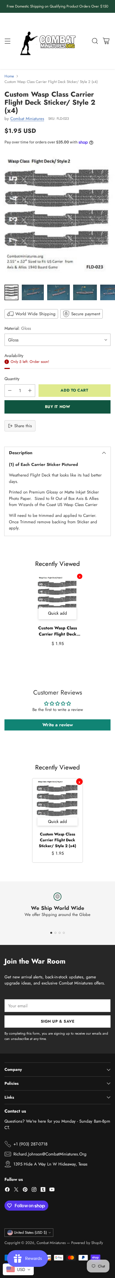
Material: (17, 328)
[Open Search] (94, 41)
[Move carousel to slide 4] (64, 933)
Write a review (57, 725)
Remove (79, 576)
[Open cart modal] (106, 41)
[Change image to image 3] (58, 292)
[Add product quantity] (30, 391)
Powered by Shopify (87, 1242)
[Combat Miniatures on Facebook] (7, 1190)
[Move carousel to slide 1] (51, 933)
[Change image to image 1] (11, 292)
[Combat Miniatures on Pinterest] (25, 1190)
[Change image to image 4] (85, 292)
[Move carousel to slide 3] (60, 933)
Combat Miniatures (27, 119)
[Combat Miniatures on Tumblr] (43, 1190)
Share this (23, 426)
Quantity (12, 379)
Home (9, 76)
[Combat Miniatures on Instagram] (34, 1190)
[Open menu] (7, 41)
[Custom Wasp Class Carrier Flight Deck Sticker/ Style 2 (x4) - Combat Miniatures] (57, 216)
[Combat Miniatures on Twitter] (16, 1190)
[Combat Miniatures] (49, 41)
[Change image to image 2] (33, 292)
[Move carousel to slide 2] (55, 933)
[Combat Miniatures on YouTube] (52, 1190)
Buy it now (57, 406)
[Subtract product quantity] (10, 391)
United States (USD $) (30, 1232)
